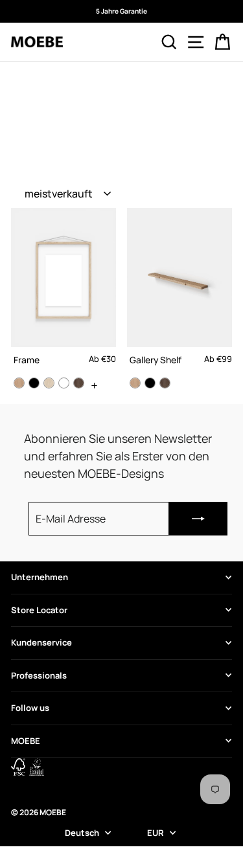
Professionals (39, 675)
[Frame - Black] (34, 383)
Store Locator (39, 610)
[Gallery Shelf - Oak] (135, 383)
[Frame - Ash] (49, 383)
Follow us (30, 708)
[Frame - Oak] (19, 383)
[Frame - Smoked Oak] (79, 383)
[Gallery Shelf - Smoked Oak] (165, 383)
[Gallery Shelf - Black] (150, 383)
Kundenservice (41, 642)
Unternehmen (39, 577)
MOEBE (25, 741)
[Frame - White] (64, 383)
